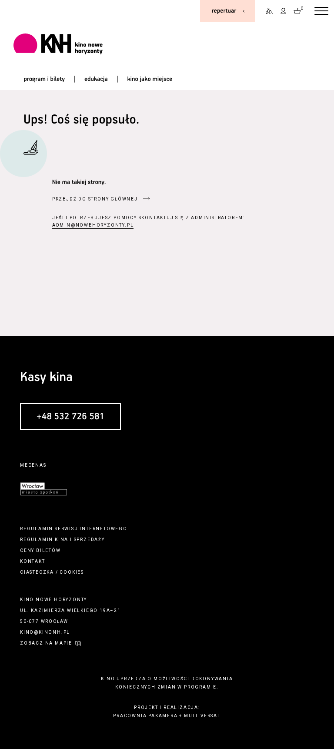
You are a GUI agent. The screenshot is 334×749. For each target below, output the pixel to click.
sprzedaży (89, 539)
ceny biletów (40, 550)
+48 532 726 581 (70, 416)
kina (61, 539)
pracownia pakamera (145, 715)
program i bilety (44, 79)
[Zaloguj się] (283, 11)
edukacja (96, 79)
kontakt (32, 561)
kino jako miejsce (149, 79)
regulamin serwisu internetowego (73, 528)
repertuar (224, 10)
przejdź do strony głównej (95, 199)
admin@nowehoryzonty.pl (93, 225)
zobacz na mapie (46, 643)
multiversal (202, 715)
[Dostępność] (266, 11)
